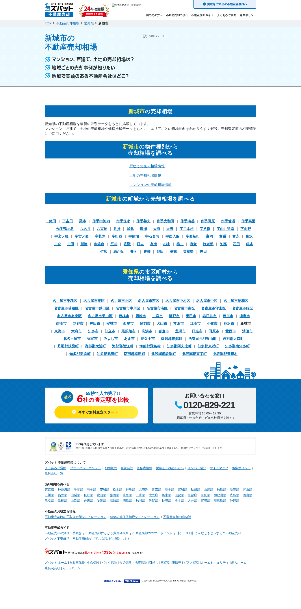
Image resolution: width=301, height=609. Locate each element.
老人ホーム (239, 562)
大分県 (192, 500)
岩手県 (169, 489)
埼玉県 (91, 489)
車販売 (176, 562)
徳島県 (127, 500)
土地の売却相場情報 (145, 175)
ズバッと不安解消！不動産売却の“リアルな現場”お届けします (87, 538)
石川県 (49, 495)
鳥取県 (49, 500)
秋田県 (195, 489)
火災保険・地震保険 (133, 562)
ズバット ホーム (56, 562)
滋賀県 (179, 495)
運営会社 (127, 468)
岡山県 (247, 495)
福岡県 (140, 500)
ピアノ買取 (191, 562)
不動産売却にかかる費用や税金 (107, 533)
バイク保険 (109, 562)
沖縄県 (234, 500)
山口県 (75, 500)
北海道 (143, 489)
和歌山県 (220, 495)
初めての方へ (154, 15)
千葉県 (78, 489)
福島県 (221, 489)
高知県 (114, 500)
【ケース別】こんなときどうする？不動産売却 (208, 533)
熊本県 (179, 500)
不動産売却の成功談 (177, 517)
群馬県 (130, 489)
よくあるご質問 (226, 15)
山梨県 (75, 495)
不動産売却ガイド (202, 15)
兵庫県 (166, 495)
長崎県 (166, 500)
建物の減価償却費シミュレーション (135, 517)
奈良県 (205, 495)
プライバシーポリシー (85, 468)
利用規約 (111, 468)
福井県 (62, 495)
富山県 (247, 489)
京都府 (192, 495)
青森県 (156, 489)
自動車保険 (77, 562)
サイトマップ (219, 468)
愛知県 (101, 495)
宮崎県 (205, 500)
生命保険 (93, 562)
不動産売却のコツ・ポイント (152, 533)
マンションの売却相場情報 (150, 185)
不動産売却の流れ (177, 15)
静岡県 (114, 495)
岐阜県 (127, 495)
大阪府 (153, 495)
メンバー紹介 (197, 468)
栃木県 (117, 489)
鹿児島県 (220, 500)
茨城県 (104, 489)
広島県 (234, 495)
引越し (153, 562)
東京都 (49, 489)
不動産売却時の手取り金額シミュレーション (75, 517)
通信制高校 (52, 568)
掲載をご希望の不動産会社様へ (227, 4)
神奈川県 (64, 489)
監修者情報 (144, 468)
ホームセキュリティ (215, 562)
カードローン (71, 568)
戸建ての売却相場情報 (147, 166)
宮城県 (182, 489)
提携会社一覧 (54, 473)
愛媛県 (101, 500)
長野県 (88, 495)
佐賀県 (153, 500)
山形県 (208, 489)
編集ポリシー (248, 15)
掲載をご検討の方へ (170, 468)
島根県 (62, 500)
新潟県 (234, 489)
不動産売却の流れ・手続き (63, 533)
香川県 (88, 500)
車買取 (165, 562)
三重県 (140, 495)
